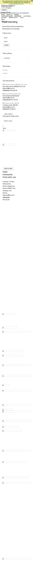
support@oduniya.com (17, 4)
